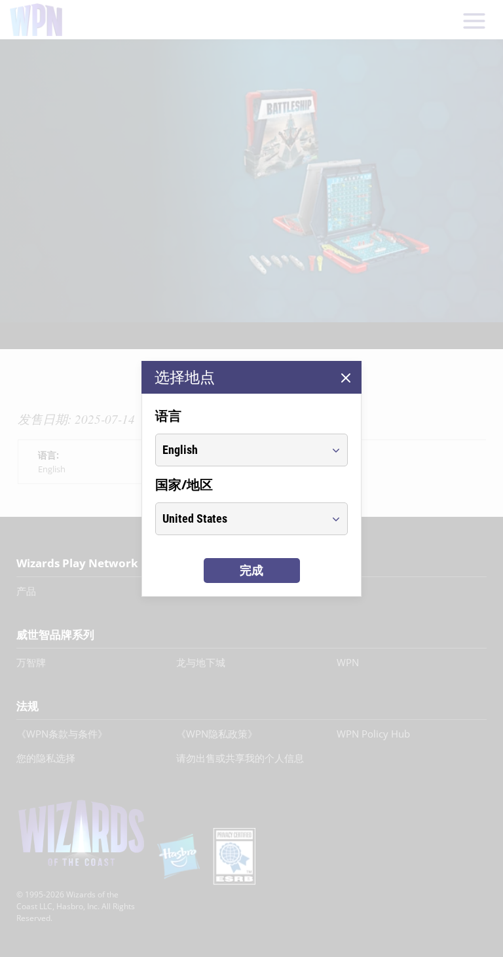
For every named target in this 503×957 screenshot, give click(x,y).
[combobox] (239, 450)
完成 (251, 570)
